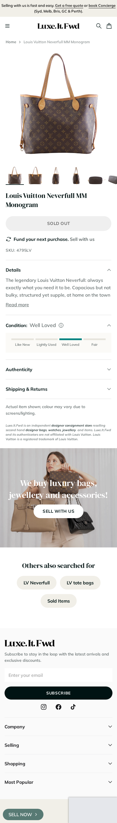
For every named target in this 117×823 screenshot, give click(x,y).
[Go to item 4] (76, 175)
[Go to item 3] (56, 175)
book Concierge (102, 5)
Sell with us (82, 239)
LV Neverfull (37, 583)
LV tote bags (80, 583)
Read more (17, 304)
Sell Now (20, 814)
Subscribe (58, 693)
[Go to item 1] (15, 175)
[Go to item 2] (35, 175)
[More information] (61, 325)
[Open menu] (7, 26)
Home (11, 42)
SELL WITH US (58, 511)
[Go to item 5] (96, 175)
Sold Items (58, 601)
